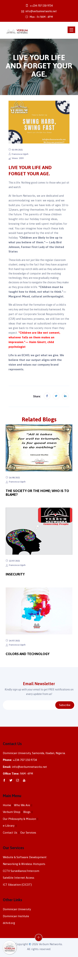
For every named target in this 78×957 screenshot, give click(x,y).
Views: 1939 (17, 158)
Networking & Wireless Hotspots (24, 864)
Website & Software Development (25, 857)
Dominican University (17, 909)
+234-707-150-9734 (25, 759)
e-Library (8, 825)
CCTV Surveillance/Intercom (21, 870)
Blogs (26, 811)
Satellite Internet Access (18, 877)
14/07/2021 (14, 640)
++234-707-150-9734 (41, 5)
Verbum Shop (11, 811)
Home (7, 805)
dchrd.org (9, 922)
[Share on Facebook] (47, 396)
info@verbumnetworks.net (41, 11)
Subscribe (64, 705)
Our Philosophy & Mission (19, 818)
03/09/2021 (17, 149)
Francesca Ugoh (20, 154)
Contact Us (10, 832)
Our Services (28, 832)
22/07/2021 (14, 560)
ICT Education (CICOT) (17, 884)
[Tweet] (56, 396)
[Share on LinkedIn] (65, 396)
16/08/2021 (14, 477)
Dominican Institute (16, 916)
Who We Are (22, 805)
